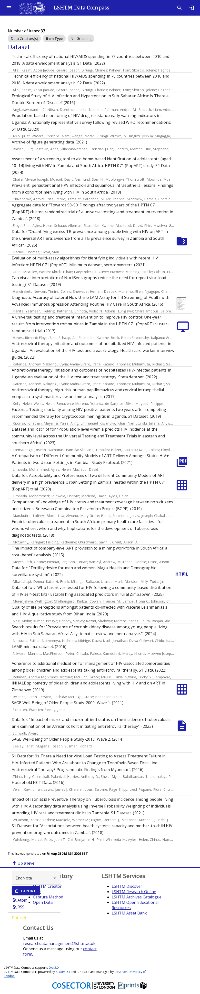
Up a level (23, 863)
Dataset (19, 917)
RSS (18, 907)
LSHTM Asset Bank (129, 913)
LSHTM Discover (127, 886)
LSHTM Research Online (134, 891)
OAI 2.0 (54, 968)
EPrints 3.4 (63, 972)
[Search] (179, 8)
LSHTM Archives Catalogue (136, 897)
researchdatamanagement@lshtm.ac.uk (59, 943)
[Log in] (191, 8)
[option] (24, 38)
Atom (19, 900)
